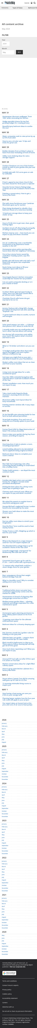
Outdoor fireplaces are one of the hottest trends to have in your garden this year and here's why (18, 167)
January (4, 723)
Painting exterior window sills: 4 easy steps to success (18, 405)
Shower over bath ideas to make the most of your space (18, 512)
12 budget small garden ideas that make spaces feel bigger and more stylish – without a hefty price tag (17, 352)
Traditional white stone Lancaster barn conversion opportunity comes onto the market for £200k (17, 591)
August (4, 742)
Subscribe (27, 3)
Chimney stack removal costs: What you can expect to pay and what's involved (17, 492)
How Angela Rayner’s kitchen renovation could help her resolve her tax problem (17, 278)
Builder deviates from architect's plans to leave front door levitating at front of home (18, 152)
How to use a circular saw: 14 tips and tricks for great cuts (16, 142)
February (4, 726)
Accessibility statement (10, 998)
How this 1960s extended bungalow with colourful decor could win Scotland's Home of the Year (18, 378)
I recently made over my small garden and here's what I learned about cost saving (18, 330)
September (5, 771)
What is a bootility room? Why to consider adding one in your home (18, 581)
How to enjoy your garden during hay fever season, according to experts (18, 435)
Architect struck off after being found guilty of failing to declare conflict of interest (18, 229)
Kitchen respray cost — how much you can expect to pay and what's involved (18, 234)
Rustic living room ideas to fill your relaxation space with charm (15, 268)
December (5, 779)
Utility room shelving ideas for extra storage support (15, 157)
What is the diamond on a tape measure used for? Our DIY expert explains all (17, 542)
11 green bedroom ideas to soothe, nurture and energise (18, 315)
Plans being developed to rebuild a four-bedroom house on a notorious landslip (17, 209)
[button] (2, 3)
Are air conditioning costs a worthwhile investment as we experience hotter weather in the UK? (17, 244)
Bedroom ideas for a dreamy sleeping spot (18, 624)
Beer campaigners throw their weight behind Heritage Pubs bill (16, 576)
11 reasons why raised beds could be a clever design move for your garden (16, 566)
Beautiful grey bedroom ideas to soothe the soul (17, 127)
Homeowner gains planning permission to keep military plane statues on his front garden (18, 614)
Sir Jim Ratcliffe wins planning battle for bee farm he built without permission (18, 415)
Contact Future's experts (10, 985)
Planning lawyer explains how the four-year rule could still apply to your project (18, 699)
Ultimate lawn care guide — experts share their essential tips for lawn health (18, 638)
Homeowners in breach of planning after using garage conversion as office (17, 597)
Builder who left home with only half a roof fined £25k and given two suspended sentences (18, 262)
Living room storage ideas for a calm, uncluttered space (16, 373)
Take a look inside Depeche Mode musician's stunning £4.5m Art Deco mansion (15, 395)
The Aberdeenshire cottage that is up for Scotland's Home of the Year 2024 (17, 546)
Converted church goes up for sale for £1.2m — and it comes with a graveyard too (18, 561)
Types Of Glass (17, 8)
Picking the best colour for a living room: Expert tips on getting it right (17, 487)
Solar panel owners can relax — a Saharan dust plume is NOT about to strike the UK (18, 325)
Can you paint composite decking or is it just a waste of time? (17, 283)
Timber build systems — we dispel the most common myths (18, 471)
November (5, 777)
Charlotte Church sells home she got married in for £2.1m (16, 299)
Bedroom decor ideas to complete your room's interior (17, 455)
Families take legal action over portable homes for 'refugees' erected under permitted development (17, 481)
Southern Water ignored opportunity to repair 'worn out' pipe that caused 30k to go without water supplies (17, 293)
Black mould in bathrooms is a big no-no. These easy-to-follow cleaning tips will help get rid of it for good (18, 644)
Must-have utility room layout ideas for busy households (17, 400)
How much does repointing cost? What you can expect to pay (18, 650)
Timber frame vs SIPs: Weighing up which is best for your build (18, 532)
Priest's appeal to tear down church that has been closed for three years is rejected (18, 183)
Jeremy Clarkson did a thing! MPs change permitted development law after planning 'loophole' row (18, 309)
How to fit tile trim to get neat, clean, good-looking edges (18, 224)
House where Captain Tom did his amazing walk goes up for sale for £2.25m (18, 679)
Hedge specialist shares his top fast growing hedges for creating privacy (16, 122)
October (4, 774)
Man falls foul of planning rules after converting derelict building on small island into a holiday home (18, 465)
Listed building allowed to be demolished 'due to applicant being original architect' (17, 450)
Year (3, 40)
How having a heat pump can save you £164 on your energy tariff (16, 694)
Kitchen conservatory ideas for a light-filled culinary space (18, 664)
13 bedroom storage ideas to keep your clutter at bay (17, 214)
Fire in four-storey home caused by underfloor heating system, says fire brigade (16, 255)
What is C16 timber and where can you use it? (18, 347)
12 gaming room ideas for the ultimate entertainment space (16, 620)
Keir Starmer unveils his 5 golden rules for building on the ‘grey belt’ (18, 633)
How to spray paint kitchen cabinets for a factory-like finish (17, 669)
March (4, 729)
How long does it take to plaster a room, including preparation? (17, 445)
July (3, 739)
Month (4, 48)
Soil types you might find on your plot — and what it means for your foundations (17, 358)
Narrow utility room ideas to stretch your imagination (17, 522)
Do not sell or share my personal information (17, 1011)
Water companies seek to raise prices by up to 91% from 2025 (18, 137)
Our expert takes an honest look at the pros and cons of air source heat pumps (17, 704)
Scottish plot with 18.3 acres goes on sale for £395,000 (17, 173)
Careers (4, 1002)
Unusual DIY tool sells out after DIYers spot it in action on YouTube (18, 660)
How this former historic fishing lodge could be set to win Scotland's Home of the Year (18, 188)
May (3, 734)
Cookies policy (7, 994)
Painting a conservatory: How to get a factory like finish (16, 194)
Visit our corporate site (17, 967)
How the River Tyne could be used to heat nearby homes (18, 527)
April (3, 731)
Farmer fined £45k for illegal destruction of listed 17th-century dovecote (18, 430)
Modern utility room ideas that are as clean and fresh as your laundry (18, 363)
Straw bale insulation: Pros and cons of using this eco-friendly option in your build (18, 420)
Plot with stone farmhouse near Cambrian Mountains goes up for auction (18, 204)
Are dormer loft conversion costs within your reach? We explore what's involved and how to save (17, 336)
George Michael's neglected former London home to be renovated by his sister (18, 507)
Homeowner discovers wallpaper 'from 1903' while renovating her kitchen (17, 117)
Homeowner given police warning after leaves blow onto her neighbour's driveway (18, 250)
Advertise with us (8, 1007)
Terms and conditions (9, 981)
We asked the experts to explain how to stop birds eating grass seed (17, 502)
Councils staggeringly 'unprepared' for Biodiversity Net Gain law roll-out (16, 551)
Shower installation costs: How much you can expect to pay (17, 384)
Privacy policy (6, 990)
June (3, 737)
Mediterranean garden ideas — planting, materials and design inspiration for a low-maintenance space (18, 603)
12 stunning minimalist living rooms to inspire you (16, 684)
